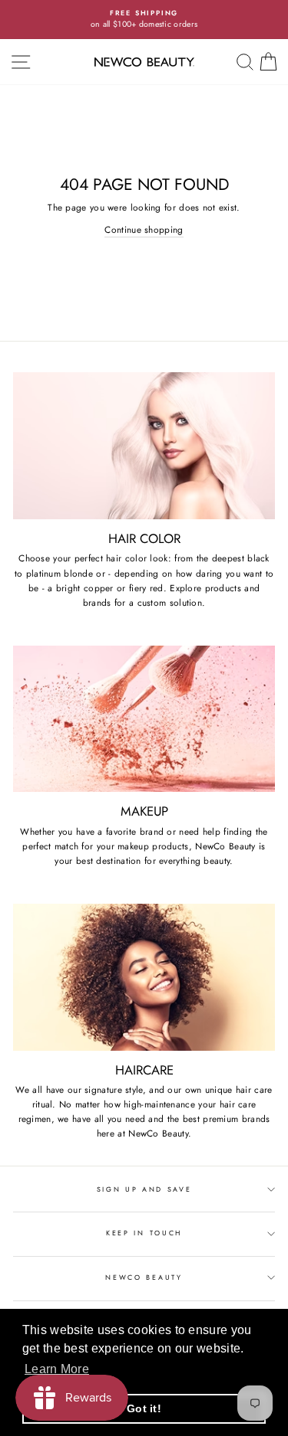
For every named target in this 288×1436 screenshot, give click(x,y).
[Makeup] (144, 719)
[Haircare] (144, 977)
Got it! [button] (144, 1408)
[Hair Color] (144, 445)
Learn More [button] (57, 1368)
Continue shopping (143, 229)
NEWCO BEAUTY (143, 1277)
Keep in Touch (144, 1233)
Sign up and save (144, 1189)
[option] (144, 19)
